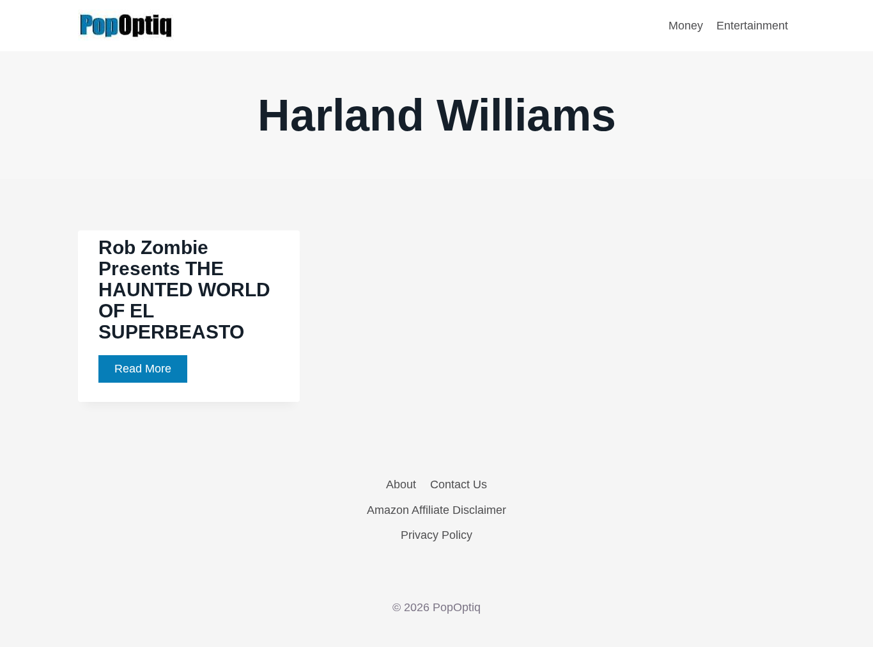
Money (685, 25)
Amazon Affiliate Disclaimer (436, 510)
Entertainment (752, 25)
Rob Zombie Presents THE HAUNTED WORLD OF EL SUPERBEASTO (184, 289)
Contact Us (458, 484)
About (401, 484)
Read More (150, 372)
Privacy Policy (436, 535)
